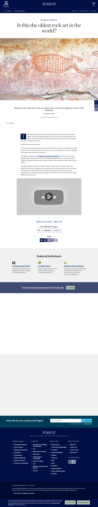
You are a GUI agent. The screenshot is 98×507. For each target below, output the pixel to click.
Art (39, 230)
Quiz (53, 463)
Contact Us (73, 447)
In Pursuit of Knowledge (59, 447)
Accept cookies (70, 502)
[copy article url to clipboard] (56, 240)
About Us (73, 444)
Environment (18, 455)
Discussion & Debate (20, 11)
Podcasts (54, 458)
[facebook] (70, 462)
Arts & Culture (18, 447)
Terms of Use (74, 450)
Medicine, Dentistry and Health (40, 467)
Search (95, 10)
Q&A (53, 460)
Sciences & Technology (21, 463)
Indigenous (47, 230)
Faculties (34, 441)
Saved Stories (85, 10)
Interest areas (18, 441)
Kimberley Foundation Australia (48, 156)
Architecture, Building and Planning (40, 445)
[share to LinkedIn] (49, 240)
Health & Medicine (20, 458)
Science (55, 227)
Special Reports (56, 468)
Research (54, 466)
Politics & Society (19, 460)
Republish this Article (44, 222)
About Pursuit (73, 441)
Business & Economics (21, 450)
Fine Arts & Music (38, 461)
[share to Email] (53, 240)
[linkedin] (74, 462)
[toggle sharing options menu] (96, 102)
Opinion (54, 455)
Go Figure (54, 450)
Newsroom (73, 452)
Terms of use (57, 222)
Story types (54, 441)
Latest (76, 10)
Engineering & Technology (37, 457)
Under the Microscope (58, 471)
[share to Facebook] (41, 240)
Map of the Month (57, 452)
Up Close (54, 474)
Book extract (56, 444)
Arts (34, 449)
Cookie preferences (83, 502)
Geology (57, 230)
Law (34, 464)
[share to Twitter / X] (45, 240)
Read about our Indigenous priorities (24, 493)
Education (17, 452)
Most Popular (8, 11)
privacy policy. (88, 423)
